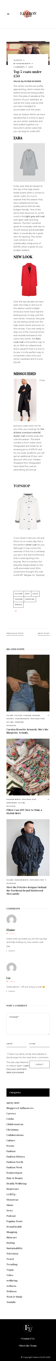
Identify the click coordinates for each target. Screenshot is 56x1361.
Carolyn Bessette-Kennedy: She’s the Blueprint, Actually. (27, 731)
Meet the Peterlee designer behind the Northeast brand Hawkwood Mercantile (26, 890)
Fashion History (15, 1156)
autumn (18, 594)
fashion (19, 599)
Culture (18, 715)
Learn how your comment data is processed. (17, 1069)
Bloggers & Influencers (19, 1108)
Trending (19, 722)
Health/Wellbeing (16, 1183)
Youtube (11, 1302)
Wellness (11, 1291)
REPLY (12, 933)
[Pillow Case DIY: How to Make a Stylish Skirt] (28, 767)
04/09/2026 (11, 725)
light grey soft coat (35, 216)
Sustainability (14, 1248)
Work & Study (14, 1296)
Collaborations (15, 1135)
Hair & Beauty (14, 1178)
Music (9, 1205)
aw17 (27, 594)
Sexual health (14, 1226)
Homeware (11, 803)
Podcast (11, 1215)
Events (10, 1145)
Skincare (11, 1237)
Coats (35, 594)
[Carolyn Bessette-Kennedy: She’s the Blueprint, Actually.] (28, 683)
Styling (10, 722)
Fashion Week (14, 1167)
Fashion (27, 715)
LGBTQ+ (11, 1194)
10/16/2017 (17, 60)
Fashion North (23, 64)
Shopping (30, 599)
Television (12, 1253)
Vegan (10, 1269)
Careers (11, 1113)
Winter (18, 605)
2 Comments (19, 67)
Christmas (12, 1129)
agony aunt (12, 1102)
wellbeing (12, 1280)
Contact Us (28, 1338)
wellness (11, 1286)
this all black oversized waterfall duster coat (28, 432)
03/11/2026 (10, 806)
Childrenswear (15, 1124)
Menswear (12, 1199)
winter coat (31, 544)
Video (9, 1275)
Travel (10, 1259)
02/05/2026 (11, 883)
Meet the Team (28, 1345)
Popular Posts (14, 1221)
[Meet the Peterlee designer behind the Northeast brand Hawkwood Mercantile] (28, 847)
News (9, 1210)
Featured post (37, 719)
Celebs (9, 715)
